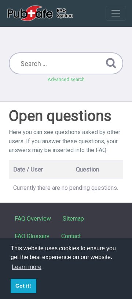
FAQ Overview (33, 218)
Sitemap (73, 218)
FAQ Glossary (32, 236)
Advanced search (66, 79)
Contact (71, 236)
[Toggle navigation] (116, 13)
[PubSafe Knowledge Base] (41, 13)
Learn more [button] (26, 267)
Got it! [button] (23, 286)
